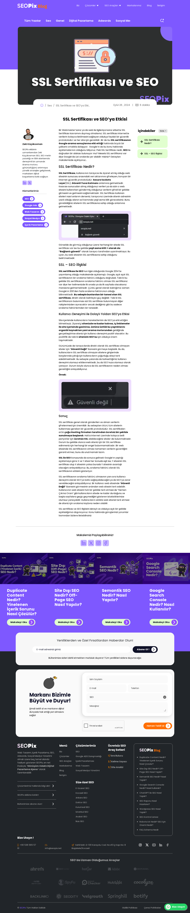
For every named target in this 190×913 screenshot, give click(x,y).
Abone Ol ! (143, 649)
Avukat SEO (81, 816)
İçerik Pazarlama (34, 224)
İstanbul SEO (82, 811)
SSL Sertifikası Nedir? (152, 141)
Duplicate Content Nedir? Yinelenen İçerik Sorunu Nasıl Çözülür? (22, 602)
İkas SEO (80, 821)
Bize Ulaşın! (178, 906)
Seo (48, 21)
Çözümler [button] (90, 5)
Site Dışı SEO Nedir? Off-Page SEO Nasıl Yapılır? (68, 597)
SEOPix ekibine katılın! (28, 794)
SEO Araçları (65, 761)
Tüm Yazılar (32, 21)
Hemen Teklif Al (155, 725)
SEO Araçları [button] (111, 5)
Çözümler (64, 756)
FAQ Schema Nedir (149, 829)
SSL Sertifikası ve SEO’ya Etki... (73, 105)
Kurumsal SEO (83, 807)
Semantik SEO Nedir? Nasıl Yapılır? (116, 595)
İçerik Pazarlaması (85, 761)
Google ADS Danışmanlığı (88, 756)
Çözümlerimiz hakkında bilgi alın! (33, 785)
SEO (27, 198)
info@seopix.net (53, 848)
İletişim (161, 5)
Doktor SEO (81, 802)
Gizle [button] (162, 131)
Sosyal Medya (125, 21)
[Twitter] (29, 184)
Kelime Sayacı (117, 761)
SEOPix (23, 907)
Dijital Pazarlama (81, 21)
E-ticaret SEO (82, 788)
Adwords (104, 21)
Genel (60, 21)
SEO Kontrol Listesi (149, 816)
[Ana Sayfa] (42, 105)
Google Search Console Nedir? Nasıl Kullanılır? (162, 600)
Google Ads (31, 205)
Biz (78, 5)
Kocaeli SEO (82, 792)
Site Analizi (115, 767)
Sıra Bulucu (115, 755)
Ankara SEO (81, 797)
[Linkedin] (24, 184)
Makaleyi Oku (18, 622)
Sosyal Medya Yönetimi (88, 770)
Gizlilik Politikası (129, 907)
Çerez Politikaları (152, 907)
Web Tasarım (32, 211)
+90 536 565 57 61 (26, 846)
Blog (149, 5)
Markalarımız (134, 5)
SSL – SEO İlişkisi (153, 153)
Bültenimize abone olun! (29, 803)
